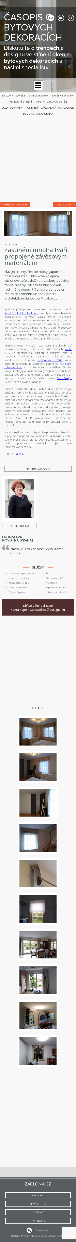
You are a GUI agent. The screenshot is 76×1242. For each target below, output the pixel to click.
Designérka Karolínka (38, 113)
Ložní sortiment (13, 107)
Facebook (68, 213)
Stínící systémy (38, 95)
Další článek (64, 204)
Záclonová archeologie (57, 107)
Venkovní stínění (20, 101)
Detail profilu (19, 526)
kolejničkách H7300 (49, 360)
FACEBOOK (38, 1221)
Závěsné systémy (63, 95)
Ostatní (32, 107)
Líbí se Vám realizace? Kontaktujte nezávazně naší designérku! (38, 607)
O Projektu (38, 1195)
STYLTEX (18, 454)
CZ (51, 18)
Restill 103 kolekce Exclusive (21, 313)
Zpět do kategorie (38, 469)
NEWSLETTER (38, 1204)
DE (61, 18)
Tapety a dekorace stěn (51, 101)
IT (70, 18)
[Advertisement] (38, 157)
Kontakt (38, 1212)
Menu (38, 85)
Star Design (64, 378)
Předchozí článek (15, 204)
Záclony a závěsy (13, 95)
